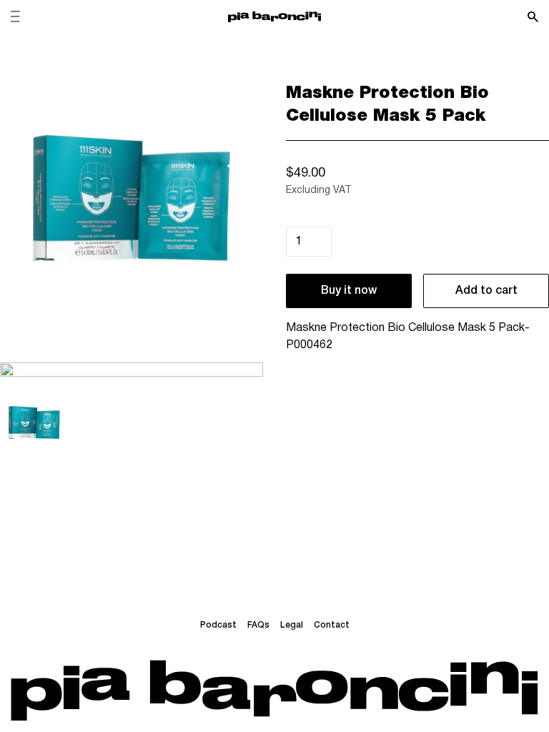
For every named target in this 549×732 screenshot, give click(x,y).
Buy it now (349, 291)
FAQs (258, 625)
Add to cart (486, 291)
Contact (332, 625)
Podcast (218, 625)
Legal (291, 625)
